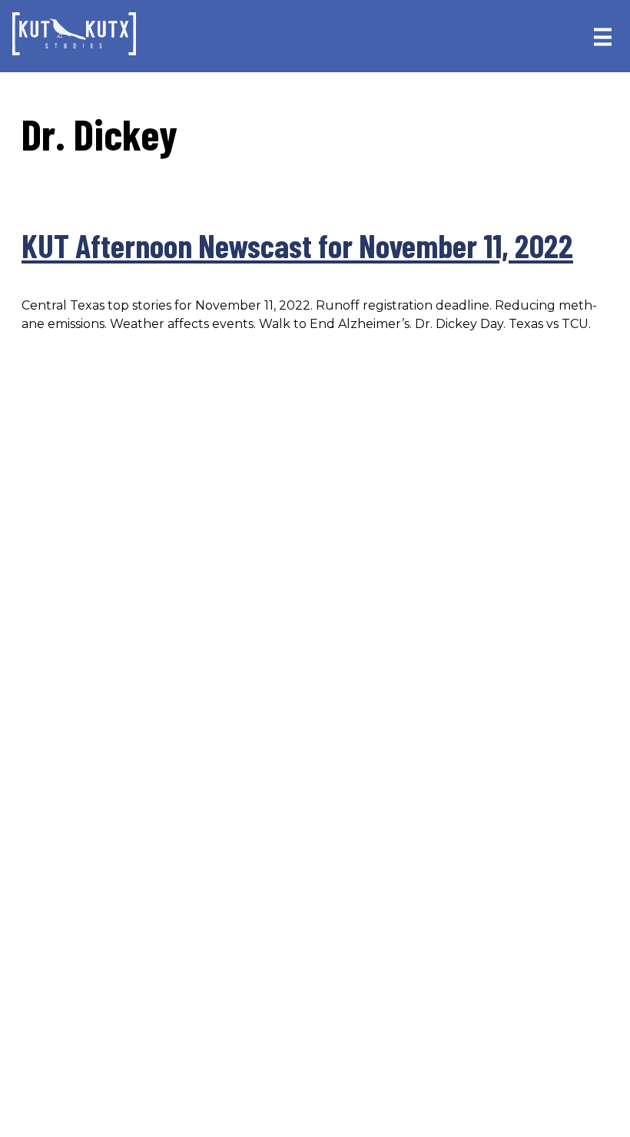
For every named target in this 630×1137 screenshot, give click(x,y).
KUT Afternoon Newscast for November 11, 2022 (297, 245)
